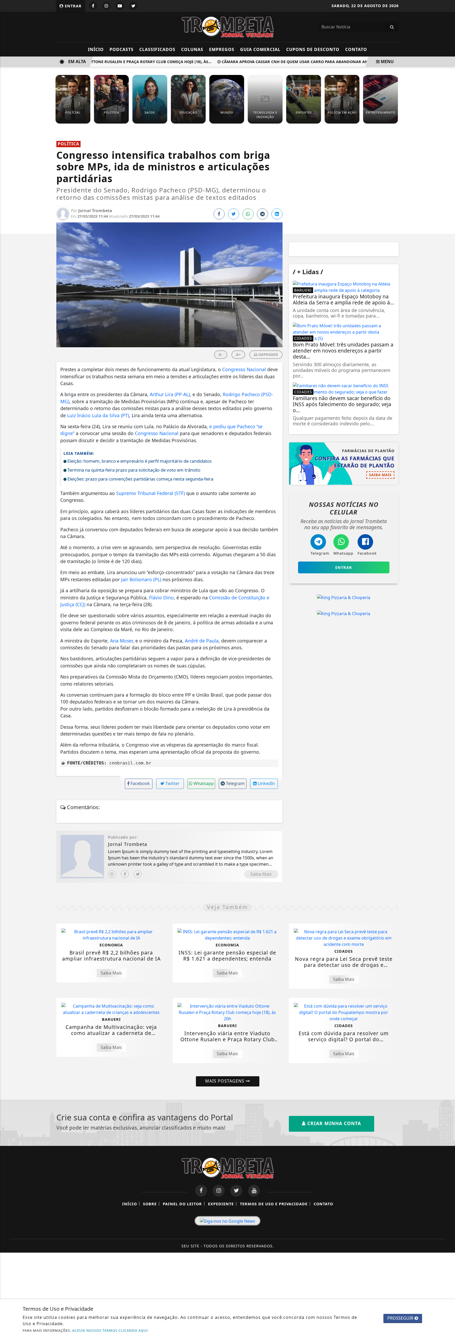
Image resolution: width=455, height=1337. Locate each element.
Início (96, 49)
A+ (238, 354)
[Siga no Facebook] (93, 6)
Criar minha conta (333, 1123)
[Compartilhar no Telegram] (262, 214)
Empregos (221, 49)
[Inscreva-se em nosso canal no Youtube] (254, 1191)
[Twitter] (138, 874)
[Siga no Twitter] (133, 6)
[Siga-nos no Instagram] (219, 1191)
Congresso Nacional (244, 369)
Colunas (192, 49)
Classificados (157, 49)
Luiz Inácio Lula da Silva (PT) (98, 415)
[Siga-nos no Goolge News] (227, 1221)
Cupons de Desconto (312, 49)
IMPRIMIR (267, 354)
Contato (356, 49)
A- (220, 354)
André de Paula (202, 640)
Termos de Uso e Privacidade (274, 1203)
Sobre (150, 1203)
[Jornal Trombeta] (227, 26)
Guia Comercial (260, 49)
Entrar (72, 5)
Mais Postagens (225, 1081)
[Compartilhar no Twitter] (233, 214)
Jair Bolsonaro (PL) (141, 579)
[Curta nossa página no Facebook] (201, 1191)
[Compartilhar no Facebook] (219, 214)
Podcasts (121, 49)
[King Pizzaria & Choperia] (344, 597)
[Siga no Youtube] (120, 6)
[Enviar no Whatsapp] (248, 214)
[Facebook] (125, 874)
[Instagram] (112, 874)
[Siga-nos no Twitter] (236, 1191)
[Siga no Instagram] (106, 6)
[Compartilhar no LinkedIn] (277, 214)
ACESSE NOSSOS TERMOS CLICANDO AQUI (110, 1330)
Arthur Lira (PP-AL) (170, 394)
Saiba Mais (261, 874)
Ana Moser (121, 640)
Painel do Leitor (182, 1203)
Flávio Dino (161, 597)
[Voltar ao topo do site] (447, 802)
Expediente (221, 1203)
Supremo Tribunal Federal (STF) (150, 493)
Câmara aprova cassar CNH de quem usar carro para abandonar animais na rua (296, 61)
